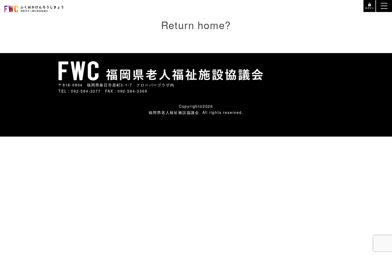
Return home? (196, 21)
